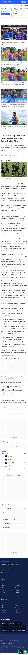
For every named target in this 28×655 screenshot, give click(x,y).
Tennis (12, 623)
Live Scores (5, 583)
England (10, 469)
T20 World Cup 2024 (12, 19)
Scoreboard (16, 5)
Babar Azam (7, 390)
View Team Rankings (14, 472)
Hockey (18, 623)
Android (13, 407)
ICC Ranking (18, 595)
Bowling (15, 449)
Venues (4, 595)
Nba (17, 627)
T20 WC (5, 5)
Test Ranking (5, 446)
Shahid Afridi (18, 390)
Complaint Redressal (18, 640)
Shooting (4, 630)
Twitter (24, 404)
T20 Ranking (22, 446)
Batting (9, 449)
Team (4, 449)
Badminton (5, 627)
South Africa (11, 459)
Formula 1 (4, 623)
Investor (10, 640)
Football (14, 400)
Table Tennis (21, 630)
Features (17, 590)
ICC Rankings (7, 523)
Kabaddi (23, 627)
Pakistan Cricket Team (15, 386)
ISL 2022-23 (5, 603)
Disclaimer (3, 640)
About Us (10, 638)
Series (16, 583)
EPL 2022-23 (18, 603)
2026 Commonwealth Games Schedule (13, 519)
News (21, 5)
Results (17, 585)
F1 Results (20, 402)
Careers (3, 643)
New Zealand (11, 462)
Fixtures (4, 585)
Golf (12, 627)
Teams (4, 592)
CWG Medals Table (8, 512)
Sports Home (3, 19)
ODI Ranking (14, 446)
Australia (10, 456)
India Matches (5, 11)
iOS (18, 407)
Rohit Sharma (7, 527)
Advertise (3, 638)
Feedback (16, 638)
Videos (4, 590)
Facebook (12, 404)
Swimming (12, 630)
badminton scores (13, 402)
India (9, 465)
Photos (17, 587)
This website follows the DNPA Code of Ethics (11, 646)
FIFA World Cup (7, 508)
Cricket (3, 386)
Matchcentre (5, 615)
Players (17, 592)
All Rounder (22, 449)
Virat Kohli (6, 515)
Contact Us (9, 643)
